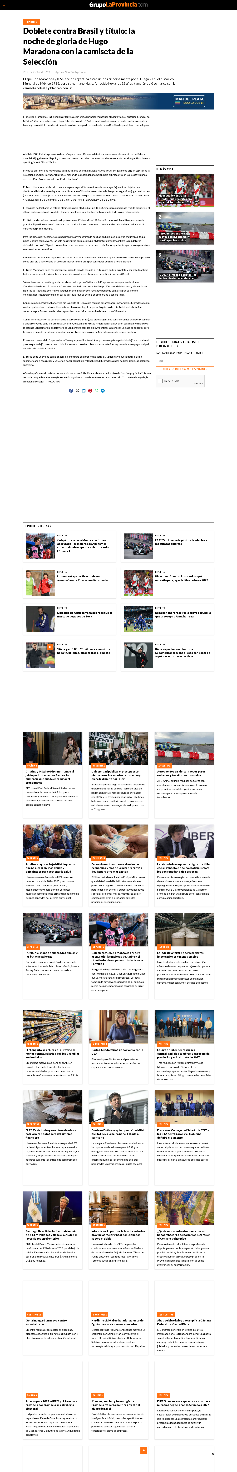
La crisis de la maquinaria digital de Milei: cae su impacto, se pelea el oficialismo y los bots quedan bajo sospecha (184, 867)
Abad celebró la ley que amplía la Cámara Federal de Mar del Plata (184, 1322)
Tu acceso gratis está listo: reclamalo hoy (177, 344)
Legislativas (165, 1314)
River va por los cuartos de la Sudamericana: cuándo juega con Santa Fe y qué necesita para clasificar (182, 652)
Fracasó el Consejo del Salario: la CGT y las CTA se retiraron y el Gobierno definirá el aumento (183, 1133)
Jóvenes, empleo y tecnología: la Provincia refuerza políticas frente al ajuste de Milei (115, 1404)
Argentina (99, 765)
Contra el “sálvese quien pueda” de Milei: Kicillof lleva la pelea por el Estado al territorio (118, 1133)
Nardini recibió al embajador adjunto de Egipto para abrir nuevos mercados (117, 1322)
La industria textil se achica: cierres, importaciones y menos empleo (180, 954)
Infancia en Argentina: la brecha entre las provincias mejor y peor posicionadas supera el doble (118, 1234)
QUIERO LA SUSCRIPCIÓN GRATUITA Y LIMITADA (185, 369)
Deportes (31, 22)
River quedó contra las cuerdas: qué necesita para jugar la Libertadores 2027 (181, 578)
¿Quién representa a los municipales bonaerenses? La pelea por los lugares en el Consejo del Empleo (183, 1234)
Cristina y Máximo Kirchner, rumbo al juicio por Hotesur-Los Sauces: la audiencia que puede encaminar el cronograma (50, 777)
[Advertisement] (88, 134)
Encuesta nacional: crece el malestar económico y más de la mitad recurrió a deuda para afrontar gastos (117, 867)
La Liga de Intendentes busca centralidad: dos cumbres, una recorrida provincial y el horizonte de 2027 (183, 1053)
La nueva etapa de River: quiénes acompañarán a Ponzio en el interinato (82, 578)
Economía (32, 858)
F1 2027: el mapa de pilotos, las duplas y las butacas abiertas (181, 541)
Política (32, 765)
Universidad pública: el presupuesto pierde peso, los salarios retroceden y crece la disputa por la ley (116, 775)
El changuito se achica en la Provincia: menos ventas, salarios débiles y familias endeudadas (52, 1053)
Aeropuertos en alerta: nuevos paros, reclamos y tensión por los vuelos (181, 773)
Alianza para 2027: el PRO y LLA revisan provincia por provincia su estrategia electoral (51, 1404)
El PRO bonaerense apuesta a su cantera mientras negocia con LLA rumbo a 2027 (183, 1403)
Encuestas (99, 858)
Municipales (100, 1044)
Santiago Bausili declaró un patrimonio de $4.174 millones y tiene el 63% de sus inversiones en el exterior (52, 1234)
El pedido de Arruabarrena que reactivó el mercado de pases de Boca (84, 614)
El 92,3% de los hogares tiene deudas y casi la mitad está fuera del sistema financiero (51, 1133)
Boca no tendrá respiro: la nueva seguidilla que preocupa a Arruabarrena (183, 614)
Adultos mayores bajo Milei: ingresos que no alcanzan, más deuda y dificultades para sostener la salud (50, 867)
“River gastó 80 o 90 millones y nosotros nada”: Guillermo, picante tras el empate (83, 650)
